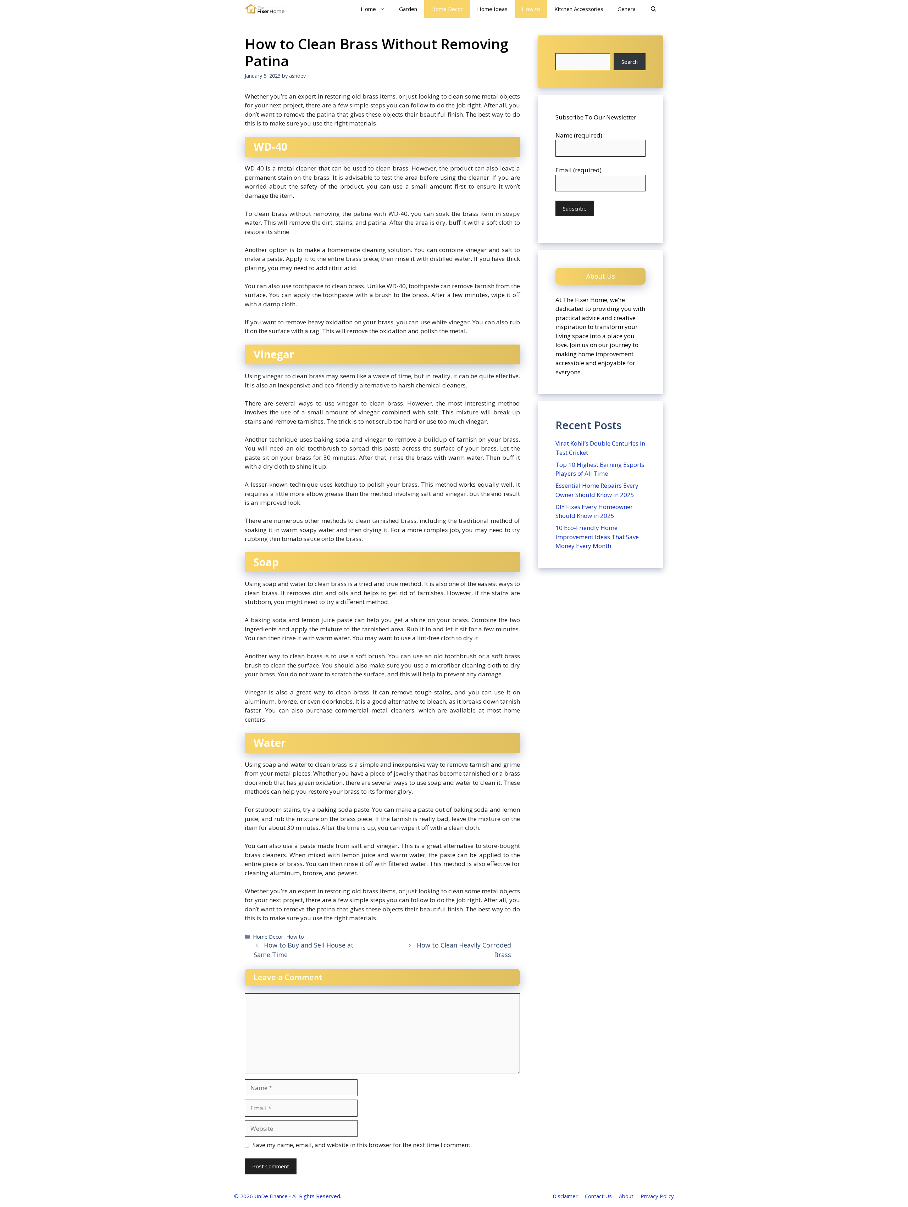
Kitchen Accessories (578, 8)
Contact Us (598, 1196)
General (627, 8)
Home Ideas (492, 8)
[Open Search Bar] (653, 9)
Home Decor (447, 8)
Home (368, 8)
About (626, 1196)
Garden (408, 8)
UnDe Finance (271, 1196)
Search (629, 61)
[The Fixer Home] (265, 9)
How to (531, 8)
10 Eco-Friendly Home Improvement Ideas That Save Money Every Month (597, 537)
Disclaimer (565, 1196)
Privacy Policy (657, 1196)
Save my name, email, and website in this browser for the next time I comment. (362, 1145)
